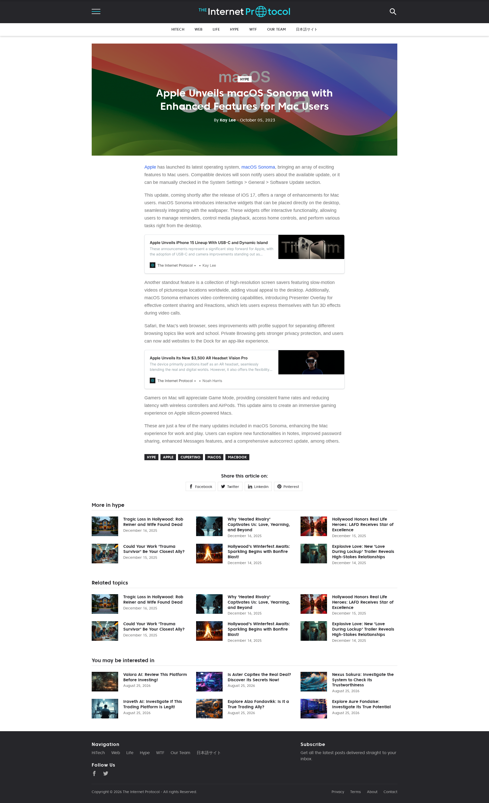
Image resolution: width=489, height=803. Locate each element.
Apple (150, 167)
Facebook (203, 486)
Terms (355, 792)
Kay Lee (225, 120)
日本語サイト (307, 29)
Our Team (276, 29)
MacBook (237, 457)
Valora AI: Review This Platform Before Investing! (155, 677)
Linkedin (261, 486)
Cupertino (190, 457)
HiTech (177, 29)
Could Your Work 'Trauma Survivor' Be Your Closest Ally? (154, 549)
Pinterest (291, 486)
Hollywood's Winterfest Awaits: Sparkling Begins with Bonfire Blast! (259, 552)
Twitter (233, 486)
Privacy (338, 792)
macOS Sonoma (258, 167)
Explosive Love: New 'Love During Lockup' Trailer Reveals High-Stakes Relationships (363, 552)
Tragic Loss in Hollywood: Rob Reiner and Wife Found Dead (153, 521)
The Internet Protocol (141, 792)
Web (198, 29)
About (372, 792)
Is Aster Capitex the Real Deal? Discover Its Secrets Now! (259, 677)
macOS (214, 457)
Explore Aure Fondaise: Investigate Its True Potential (361, 704)
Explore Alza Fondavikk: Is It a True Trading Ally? (258, 704)
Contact (390, 792)
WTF (253, 29)
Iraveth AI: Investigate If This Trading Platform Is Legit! (152, 704)
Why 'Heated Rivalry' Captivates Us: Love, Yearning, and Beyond (259, 524)
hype (244, 79)
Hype (234, 29)
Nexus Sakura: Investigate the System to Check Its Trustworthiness (363, 680)
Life (216, 29)
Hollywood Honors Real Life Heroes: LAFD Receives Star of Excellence (362, 524)
